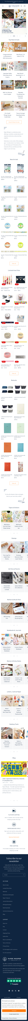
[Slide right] (17, 533)
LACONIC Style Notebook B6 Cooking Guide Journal (6, 475)
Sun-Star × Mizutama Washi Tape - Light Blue (7, 236)
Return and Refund (7, 939)
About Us (5, 923)
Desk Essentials (6, 907)
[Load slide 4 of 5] (16, 36)
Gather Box (5, 936)
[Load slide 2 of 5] (12, 36)
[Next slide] (19, 36)
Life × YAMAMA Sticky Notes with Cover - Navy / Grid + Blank (20, 288)
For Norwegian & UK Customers (10, 949)
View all (14, 263)
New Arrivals (6, 885)
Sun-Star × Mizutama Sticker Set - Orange (20, 217)
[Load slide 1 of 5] (10, 36)
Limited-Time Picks (7, 888)
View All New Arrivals (14, 122)
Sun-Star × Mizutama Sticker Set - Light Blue (7, 197)
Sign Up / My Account (14, 837)
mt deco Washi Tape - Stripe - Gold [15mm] (6, 346)
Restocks (5, 891)
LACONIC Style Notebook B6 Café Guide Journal (19, 456)
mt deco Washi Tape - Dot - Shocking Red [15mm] (6, 365)
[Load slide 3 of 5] (14, 36)
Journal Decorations (7, 901)
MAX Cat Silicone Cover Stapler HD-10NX (7, 307)
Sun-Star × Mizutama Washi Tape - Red (7, 255)
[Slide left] (10, 533)
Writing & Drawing (7, 904)
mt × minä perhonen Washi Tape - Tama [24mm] (7, 327)
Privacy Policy (5, 1018)
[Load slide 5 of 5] (17, 36)
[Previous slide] (8, 36)
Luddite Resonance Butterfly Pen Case (6, 398)
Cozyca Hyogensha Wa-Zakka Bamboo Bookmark (6, 288)
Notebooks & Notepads (8, 894)
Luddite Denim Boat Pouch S (6, 416)
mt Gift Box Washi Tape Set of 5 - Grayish (20, 327)
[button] (2, 6)
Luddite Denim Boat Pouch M (19, 397)
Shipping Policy (6, 933)
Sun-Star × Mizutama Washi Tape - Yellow (20, 255)
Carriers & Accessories (8, 911)
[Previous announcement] (2, 1)
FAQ (4, 926)
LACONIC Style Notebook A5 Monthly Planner (19, 436)
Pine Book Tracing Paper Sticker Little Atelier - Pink (20, 475)
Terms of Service (13, 1018)
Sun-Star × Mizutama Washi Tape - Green (20, 236)
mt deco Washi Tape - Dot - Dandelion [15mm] (19, 346)
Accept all (14, 1010)
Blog (4, 914)
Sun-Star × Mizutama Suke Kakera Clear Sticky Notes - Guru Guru (20, 177)
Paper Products (6, 898)
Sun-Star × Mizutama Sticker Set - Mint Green (7, 217)
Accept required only (14, 1014)
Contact (5, 929)
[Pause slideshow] (25, 36)
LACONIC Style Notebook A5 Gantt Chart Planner (6, 456)
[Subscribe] (23, 875)
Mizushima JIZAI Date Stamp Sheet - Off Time (19, 365)
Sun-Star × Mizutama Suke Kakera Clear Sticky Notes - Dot (7, 177)
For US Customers (7, 952)
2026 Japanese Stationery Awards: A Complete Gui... (13, 779)
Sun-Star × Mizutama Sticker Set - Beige (20, 197)
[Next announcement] (25, 1)
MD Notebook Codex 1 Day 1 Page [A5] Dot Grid (19, 417)
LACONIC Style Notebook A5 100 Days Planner (7, 436)
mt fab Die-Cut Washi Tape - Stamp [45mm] (19, 307)
